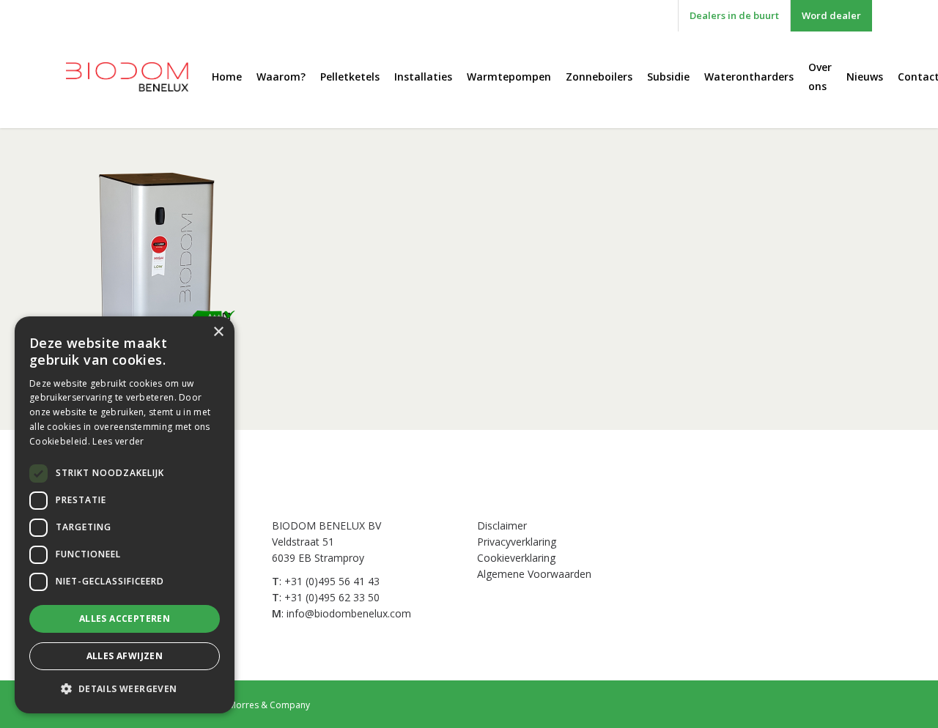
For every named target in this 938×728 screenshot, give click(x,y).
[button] (124, 689)
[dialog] (124, 514)
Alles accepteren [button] (124, 618)
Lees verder (118, 441)
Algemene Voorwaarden (534, 574)
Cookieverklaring (516, 558)
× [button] (218, 332)
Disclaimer (502, 525)
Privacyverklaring (516, 542)
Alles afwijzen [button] (124, 656)
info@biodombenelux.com (349, 613)
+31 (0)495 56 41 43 (332, 581)
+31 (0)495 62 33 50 (332, 597)
